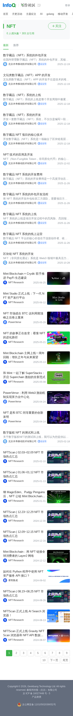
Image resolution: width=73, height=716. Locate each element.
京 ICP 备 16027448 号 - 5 (36, 693)
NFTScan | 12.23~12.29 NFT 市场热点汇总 (23, 514)
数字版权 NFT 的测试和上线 (21, 432)
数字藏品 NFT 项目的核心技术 (22, 134)
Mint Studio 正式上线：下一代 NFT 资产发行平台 (23, 295)
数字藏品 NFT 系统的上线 (20, 214)
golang (50, 13)
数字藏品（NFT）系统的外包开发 (25, 55)
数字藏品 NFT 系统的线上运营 (22, 234)
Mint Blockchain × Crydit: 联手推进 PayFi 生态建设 (24, 275)
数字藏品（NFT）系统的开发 (22, 114)
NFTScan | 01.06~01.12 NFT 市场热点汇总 (23, 474)
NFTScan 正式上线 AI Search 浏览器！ (24, 613)
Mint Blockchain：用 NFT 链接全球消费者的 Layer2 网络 (24, 553)
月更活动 (17, 13)
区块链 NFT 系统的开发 (18, 253)
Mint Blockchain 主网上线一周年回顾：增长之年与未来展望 (24, 355)
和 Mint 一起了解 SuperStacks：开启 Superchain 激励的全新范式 (24, 375)
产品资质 (36, 697)
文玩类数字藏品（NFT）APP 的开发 (26, 75)
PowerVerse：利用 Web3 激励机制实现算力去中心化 (24, 394)
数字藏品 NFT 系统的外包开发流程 (25, 194)
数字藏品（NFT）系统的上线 (22, 95)
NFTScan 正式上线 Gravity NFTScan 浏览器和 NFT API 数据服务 (23, 633)
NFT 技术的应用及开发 (18, 154)
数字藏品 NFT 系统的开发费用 (22, 174)
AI (41, 13)
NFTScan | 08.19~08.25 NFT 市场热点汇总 (23, 593)
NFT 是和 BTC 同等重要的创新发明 (23, 414)
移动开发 (63, 13)
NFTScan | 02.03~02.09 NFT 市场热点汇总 (23, 454)
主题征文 (31, 13)
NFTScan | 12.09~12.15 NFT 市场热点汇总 (23, 533)
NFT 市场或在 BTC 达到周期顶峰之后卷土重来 (23, 315)
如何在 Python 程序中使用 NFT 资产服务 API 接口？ (23, 573)
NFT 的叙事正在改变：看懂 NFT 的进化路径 (24, 335)
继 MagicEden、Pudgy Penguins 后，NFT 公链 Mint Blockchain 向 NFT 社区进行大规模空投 (24, 494)
